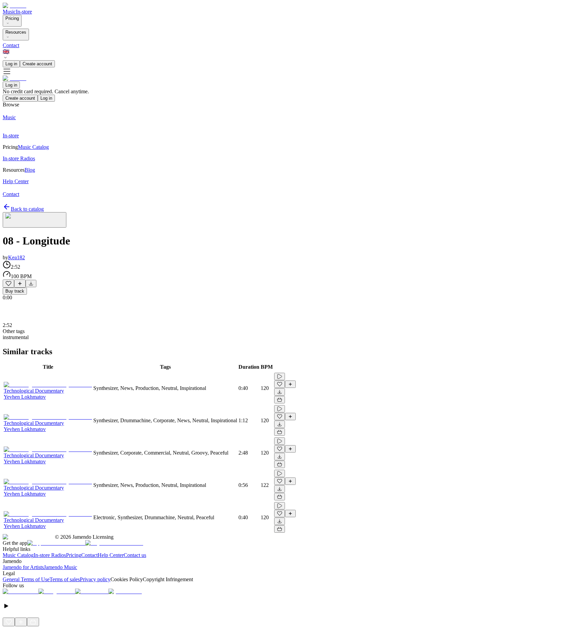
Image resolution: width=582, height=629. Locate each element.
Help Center (111, 555)
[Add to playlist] (20, 283)
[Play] (34, 220)
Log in (11, 63)
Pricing (12, 18)
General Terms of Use (26, 579)
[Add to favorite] (8, 283)
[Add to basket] (279, 399)
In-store (24, 11)
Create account (37, 63)
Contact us (135, 555)
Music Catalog (18, 555)
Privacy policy (95, 579)
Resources (15, 32)
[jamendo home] (14, 5)
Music (9, 11)
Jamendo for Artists (23, 567)
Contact (11, 45)
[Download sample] (31, 283)
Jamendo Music (60, 567)
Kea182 (16, 257)
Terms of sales (65, 579)
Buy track (14, 291)
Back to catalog (27, 209)
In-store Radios (50, 555)
